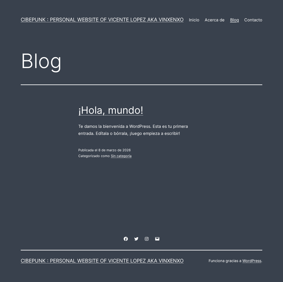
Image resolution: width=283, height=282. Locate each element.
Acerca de (215, 19)
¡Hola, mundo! (110, 110)
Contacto (253, 19)
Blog (234, 19)
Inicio (194, 19)
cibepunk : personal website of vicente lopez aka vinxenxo (102, 20)
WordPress (251, 261)
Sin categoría (121, 156)
